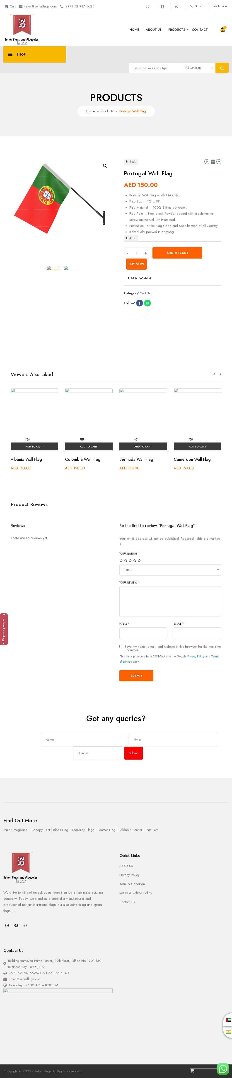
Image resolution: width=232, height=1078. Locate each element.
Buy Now (136, 264)
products (176, 29)
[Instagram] (7, 925)
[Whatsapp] (25, 925)
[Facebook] (16, 925)
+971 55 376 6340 (54, 972)
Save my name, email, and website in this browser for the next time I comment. (173, 648)
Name (124, 623)
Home (134, 29)
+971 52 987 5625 (79, 6)
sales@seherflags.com (40, 6)
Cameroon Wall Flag (192, 459)
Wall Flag (146, 293)
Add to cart (177, 253)
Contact (200, 29)
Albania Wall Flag (26, 459)
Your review (129, 582)
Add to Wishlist (139, 278)
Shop (21, 54)
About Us (154, 29)
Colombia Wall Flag (82, 459)
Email (179, 623)
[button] (216, 374)
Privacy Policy (195, 656)
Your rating (129, 553)
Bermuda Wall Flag (136, 459)
